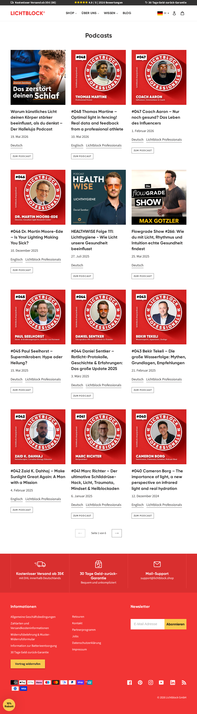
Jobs (75, 636)
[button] (9, 705)
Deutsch (17, 145)
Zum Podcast (22, 156)
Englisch (77, 145)
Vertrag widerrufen (27, 664)
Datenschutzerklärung (86, 643)
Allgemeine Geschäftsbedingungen (33, 617)
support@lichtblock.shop (157, 578)
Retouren (78, 617)
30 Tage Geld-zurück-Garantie (30, 652)
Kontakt (77, 623)
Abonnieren (175, 624)
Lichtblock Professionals (104, 145)
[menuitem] (71, 13)
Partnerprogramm (84, 630)
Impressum (79, 649)
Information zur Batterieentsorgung (34, 646)
